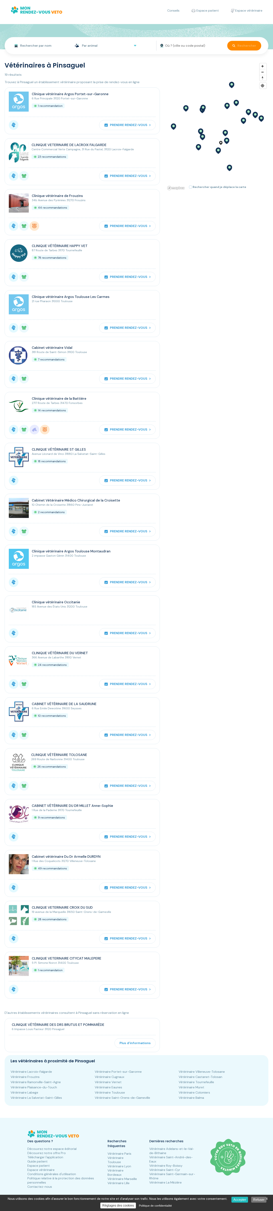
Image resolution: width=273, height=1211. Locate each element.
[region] (217, 126)
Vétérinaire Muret (191, 1087)
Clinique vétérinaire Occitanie (56, 602)
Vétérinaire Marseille (122, 1179)
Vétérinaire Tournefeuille (196, 1082)
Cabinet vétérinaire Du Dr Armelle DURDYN (66, 856)
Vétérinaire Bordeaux (116, 1172)
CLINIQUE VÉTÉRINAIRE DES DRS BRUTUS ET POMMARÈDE (58, 1024)
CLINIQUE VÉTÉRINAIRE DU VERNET (60, 653)
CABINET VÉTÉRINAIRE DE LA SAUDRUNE (64, 704)
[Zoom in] (262, 66)
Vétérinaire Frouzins (25, 1077)
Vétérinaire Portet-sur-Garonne (118, 1072)
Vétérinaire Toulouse (110, 1092)
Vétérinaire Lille (119, 1183)
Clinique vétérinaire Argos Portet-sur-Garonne (70, 94)
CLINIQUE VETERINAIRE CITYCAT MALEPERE (66, 958)
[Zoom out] (262, 72)
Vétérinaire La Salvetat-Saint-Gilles (36, 1098)
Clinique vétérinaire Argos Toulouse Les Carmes (71, 297)
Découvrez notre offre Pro (46, 1153)
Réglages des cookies (118, 1205)
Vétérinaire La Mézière (165, 1182)
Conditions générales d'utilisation (51, 1174)
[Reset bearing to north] (262, 78)
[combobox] (38, 45)
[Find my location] (262, 86)
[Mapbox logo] (176, 188)
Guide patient (37, 1161)
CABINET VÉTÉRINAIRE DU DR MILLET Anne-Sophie (72, 805)
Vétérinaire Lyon (119, 1166)
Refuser (258, 1199)
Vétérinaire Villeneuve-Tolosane (202, 1072)
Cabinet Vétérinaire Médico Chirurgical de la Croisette (76, 500)
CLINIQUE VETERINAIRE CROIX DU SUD (62, 907)
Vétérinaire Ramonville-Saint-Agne (36, 1082)
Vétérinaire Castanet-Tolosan (200, 1077)
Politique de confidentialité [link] (155, 1205)
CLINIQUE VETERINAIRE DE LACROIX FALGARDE (69, 145)
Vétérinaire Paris (119, 1153)
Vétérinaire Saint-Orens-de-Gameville (122, 1098)
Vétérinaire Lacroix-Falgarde (31, 1072)
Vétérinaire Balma (191, 1098)
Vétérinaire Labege (24, 1092)
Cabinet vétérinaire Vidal (52, 347)
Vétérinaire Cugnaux (109, 1077)
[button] (225, 133)
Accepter (239, 1199)
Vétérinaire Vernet (108, 1082)
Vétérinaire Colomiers (194, 1092)
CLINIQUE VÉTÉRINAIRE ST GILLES (59, 449)
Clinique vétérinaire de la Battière (59, 398)
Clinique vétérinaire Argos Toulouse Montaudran (71, 551)
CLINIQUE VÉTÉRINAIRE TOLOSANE (59, 755)
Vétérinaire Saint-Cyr (164, 1170)
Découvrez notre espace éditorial (52, 1149)
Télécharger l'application (45, 1157)
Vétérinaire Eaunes (108, 1087)
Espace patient (38, 1166)
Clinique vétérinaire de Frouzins (57, 196)
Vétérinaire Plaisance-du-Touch (34, 1087)
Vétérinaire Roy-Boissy (165, 1166)
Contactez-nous (39, 1187)
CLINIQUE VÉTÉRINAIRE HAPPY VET (60, 246)
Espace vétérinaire (41, 1170)
